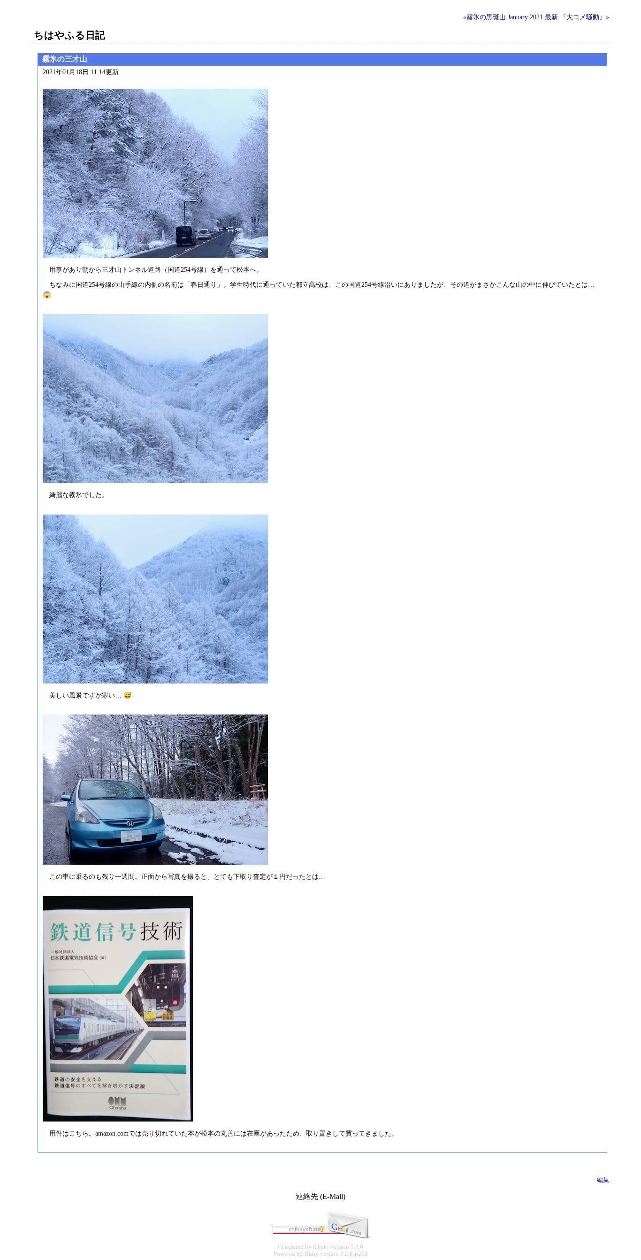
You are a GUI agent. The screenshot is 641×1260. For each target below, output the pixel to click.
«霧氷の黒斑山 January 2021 (503, 17)
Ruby (312, 1254)
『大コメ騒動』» (584, 17)
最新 (551, 17)
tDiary (321, 1247)
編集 (603, 1179)
